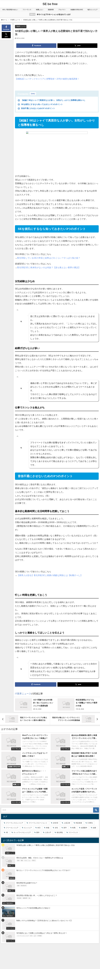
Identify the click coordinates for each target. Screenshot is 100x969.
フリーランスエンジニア (14, 823)
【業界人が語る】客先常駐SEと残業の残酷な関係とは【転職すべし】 (49, 575)
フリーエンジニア (12, 827)
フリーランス (27, 9)
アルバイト (62, 9)
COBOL (90, 823)
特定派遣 (79, 823)
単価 (47, 827)
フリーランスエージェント (38, 823)
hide (33, 93)
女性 (56, 827)
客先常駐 (60, 832)
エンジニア (28, 827)
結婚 (94, 827)
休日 (38, 827)
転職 (73, 827)
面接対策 (51, 9)
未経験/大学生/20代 (76, 9)
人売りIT (48, 832)
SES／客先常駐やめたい (10, 9)
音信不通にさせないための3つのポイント (36, 108)
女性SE (55, 823)
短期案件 (84, 827)
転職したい (39, 9)
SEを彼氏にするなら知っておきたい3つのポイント (40, 104)
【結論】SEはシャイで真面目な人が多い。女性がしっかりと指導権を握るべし (51, 100)
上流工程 (67, 823)
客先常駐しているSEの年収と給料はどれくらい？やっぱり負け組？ (48, 258)
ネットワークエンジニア (22, 832)
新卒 (65, 827)
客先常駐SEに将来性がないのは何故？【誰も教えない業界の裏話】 (48, 267)
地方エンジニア (93, 9)
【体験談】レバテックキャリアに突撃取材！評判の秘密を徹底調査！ (47, 79)
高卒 (37, 832)
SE (7, 832)
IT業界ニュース (21, 26)
